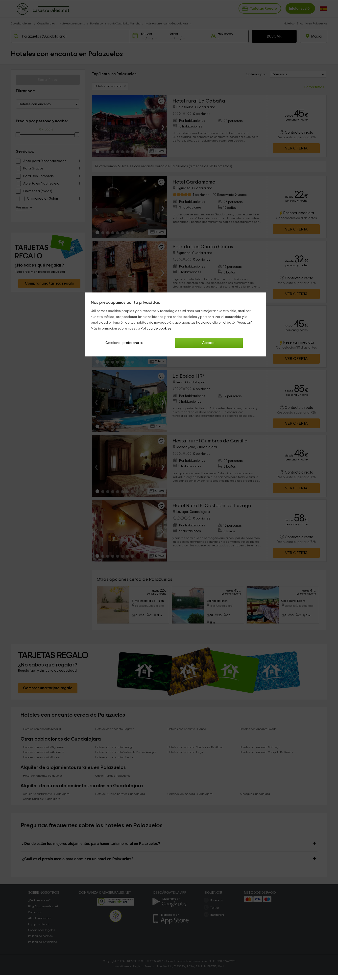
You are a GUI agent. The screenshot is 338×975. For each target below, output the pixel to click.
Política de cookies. (156, 328)
